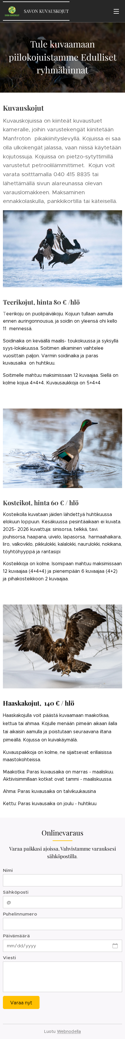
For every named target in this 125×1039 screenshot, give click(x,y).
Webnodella (69, 1031)
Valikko (116, 11)
